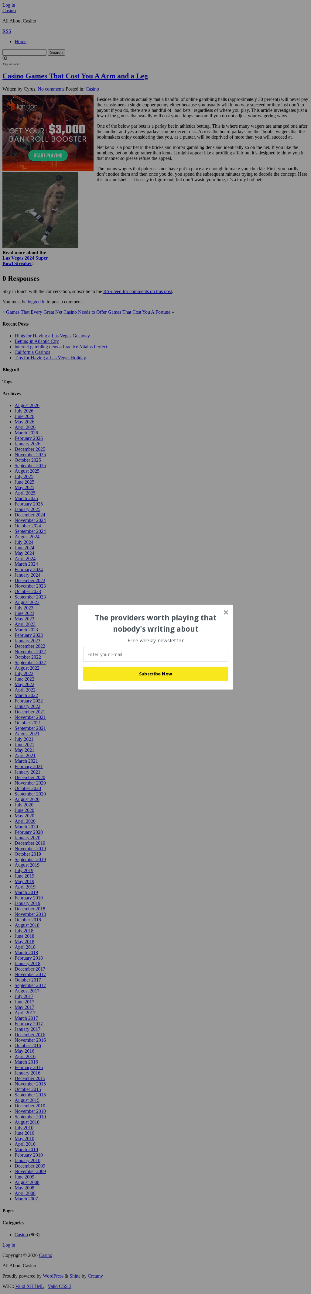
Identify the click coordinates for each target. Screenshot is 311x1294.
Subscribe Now (156, 674)
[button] (155, 623)
